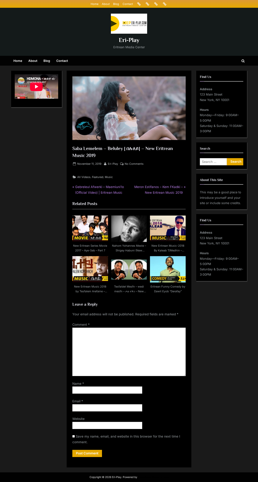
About (106, 3)
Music (109, 177)
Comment (81, 325)
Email (77, 401)
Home (94, 3)
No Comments (134, 164)
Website (78, 419)
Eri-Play (129, 40)
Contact (128, 3)
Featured (97, 177)
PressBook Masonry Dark (153, 477)
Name (78, 384)
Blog (116, 3)
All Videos (83, 177)
